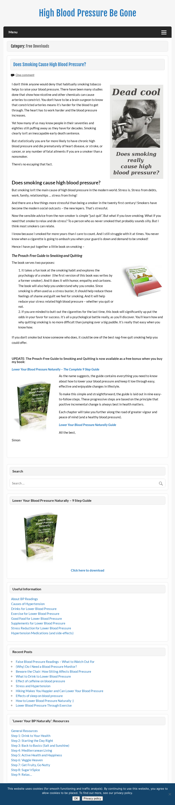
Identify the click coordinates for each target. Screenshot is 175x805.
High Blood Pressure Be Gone (87, 13)
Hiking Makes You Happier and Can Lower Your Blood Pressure (59, 691)
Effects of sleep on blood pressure (39, 696)
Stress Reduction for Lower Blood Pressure (41, 628)
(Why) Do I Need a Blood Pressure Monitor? (46, 666)
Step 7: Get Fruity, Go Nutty (30, 765)
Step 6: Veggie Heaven (27, 760)
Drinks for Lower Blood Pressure (34, 609)
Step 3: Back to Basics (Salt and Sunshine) (40, 745)
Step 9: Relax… (21, 774)
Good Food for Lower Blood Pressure (36, 618)
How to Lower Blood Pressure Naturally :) (45, 701)
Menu (13, 32)
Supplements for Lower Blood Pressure (38, 623)
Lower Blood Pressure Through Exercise (44, 705)
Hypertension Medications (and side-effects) (42, 633)
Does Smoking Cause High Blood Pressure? (49, 64)
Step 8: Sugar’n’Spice (25, 770)
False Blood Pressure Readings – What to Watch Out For (55, 662)
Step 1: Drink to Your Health (30, 736)
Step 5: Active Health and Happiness (36, 755)
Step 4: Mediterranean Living (31, 750)
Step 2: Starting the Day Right (32, 740)
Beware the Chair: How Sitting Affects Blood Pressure (53, 671)
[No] (170, 794)
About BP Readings (24, 599)
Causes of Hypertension (28, 604)
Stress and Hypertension (33, 686)
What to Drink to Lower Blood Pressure (43, 676)
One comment (25, 75)
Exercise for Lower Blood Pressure (35, 613)
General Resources (24, 731)
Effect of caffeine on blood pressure (40, 681)
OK (76, 798)
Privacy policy (92, 798)
